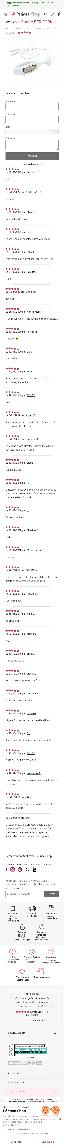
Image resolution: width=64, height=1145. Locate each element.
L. (28, 510)
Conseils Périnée (32, 957)
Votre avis (10, 138)
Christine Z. (33, 530)
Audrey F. (30, 415)
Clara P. (30, 351)
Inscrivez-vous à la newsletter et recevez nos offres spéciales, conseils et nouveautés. (31, 884)
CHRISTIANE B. (33, 192)
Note (8, 127)
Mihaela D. (30, 291)
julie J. (28, 797)
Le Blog (12, 957)
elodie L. (31, 673)
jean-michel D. (34, 311)
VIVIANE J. (32, 693)
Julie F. (30, 232)
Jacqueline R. (34, 773)
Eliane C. (31, 212)
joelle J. (31, 613)
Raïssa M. (32, 331)
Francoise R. (31, 439)
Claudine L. (32, 593)
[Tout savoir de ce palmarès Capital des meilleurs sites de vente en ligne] (28, 1050)
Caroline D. (32, 271)
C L (28, 733)
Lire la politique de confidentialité (16, 1129)
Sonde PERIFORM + (38, 22)
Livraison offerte (12, 914)
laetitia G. (31, 713)
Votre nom (10, 101)
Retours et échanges (41, 933)
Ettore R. (31, 462)
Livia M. (31, 653)
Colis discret (51, 913)
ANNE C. (31, 395)
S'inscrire (51, 894)
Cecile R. (39, 1012)
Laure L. (31, 252)
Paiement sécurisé (22, 933)
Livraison (31, 913)
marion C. (31, 633)
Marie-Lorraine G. (36, 550)
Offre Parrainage (41, 977)
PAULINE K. (31, 570)
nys (27, 817)
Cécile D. (31, 172)
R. (28, 482)
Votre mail (10, 114)
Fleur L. (30, 371)
